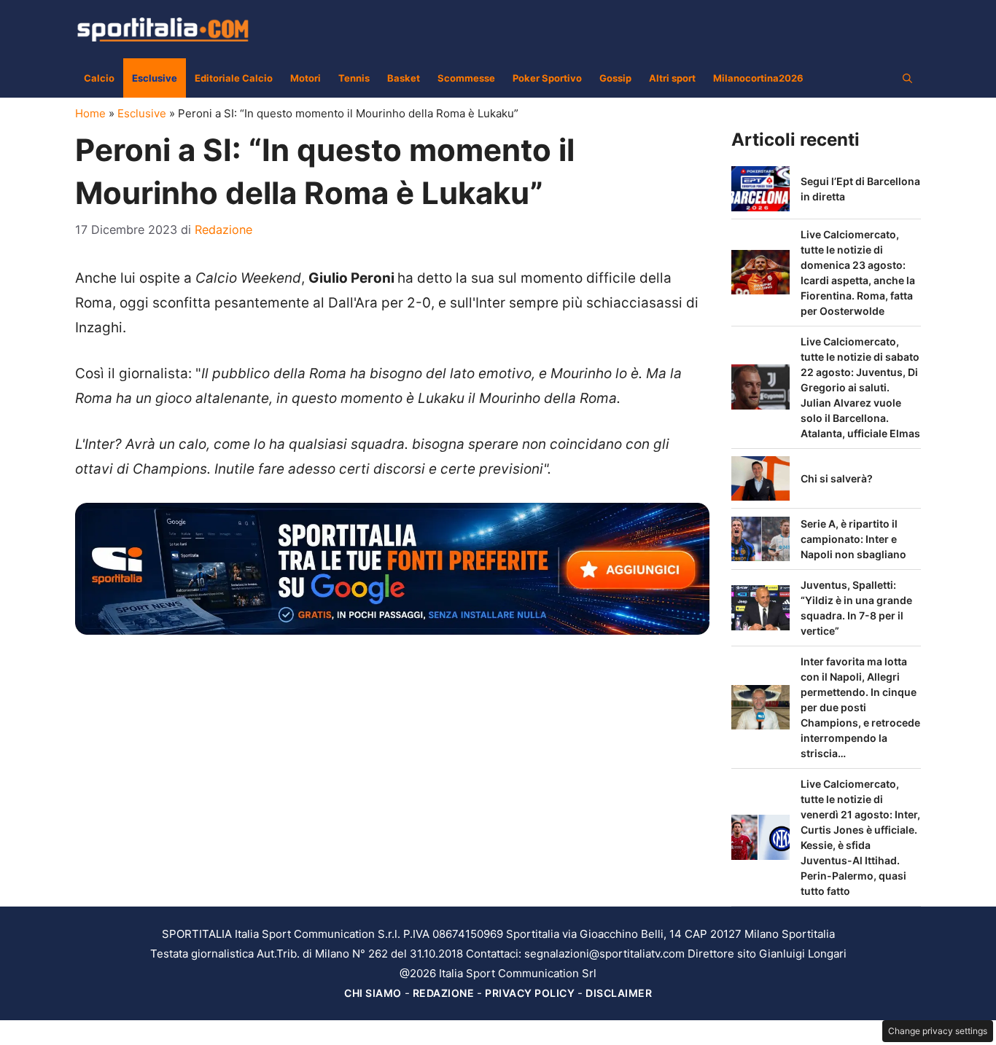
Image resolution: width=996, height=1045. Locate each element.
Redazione (444, 993)
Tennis (354, 78)
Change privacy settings (937, 1030)
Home (90, 113)
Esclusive (154, 78)
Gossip (615, 78)
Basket (403, 78)
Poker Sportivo (547, 78)
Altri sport (672, 78)
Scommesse (466, 78)
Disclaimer (618, 993)
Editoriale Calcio (234, 78)
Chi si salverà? (837, 478)
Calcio (99, 78)
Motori (305, 78)
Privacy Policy (530, 993)
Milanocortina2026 (758, 78)
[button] (907, 78)
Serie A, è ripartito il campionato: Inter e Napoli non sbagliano (853, 538)
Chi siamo (373, 993)
